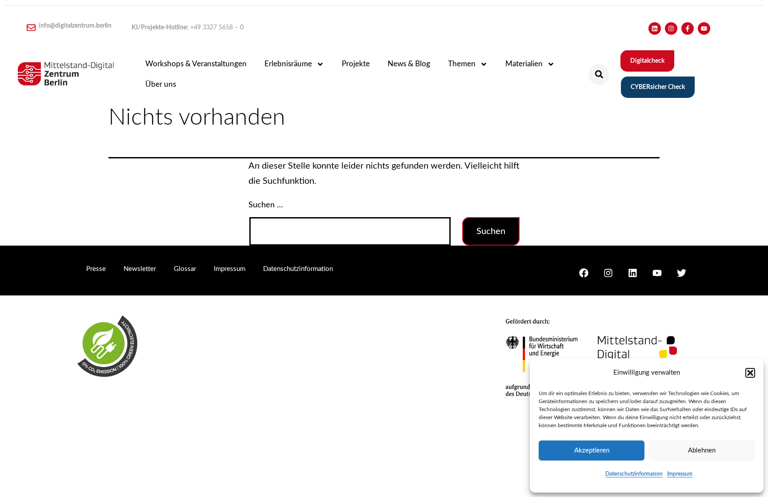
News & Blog (409, 64)
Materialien (524, 64)
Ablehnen (702, 450)
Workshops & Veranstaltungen (196, 64)
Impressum (679, 474)
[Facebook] (583, 272)
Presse (96, 269)
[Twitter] (681, 272)
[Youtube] (704, 28)
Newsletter (140, 269)
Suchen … (265, 205)
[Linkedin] (654, 28)
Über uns (160, 84)
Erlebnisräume (288, 64)
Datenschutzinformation (634, 474)
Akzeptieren (591, 450)
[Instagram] (671, 28)
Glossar (185, 269)
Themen (462, 64)
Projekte (356, 64)
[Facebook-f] (687, 28)
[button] (750, 372)
